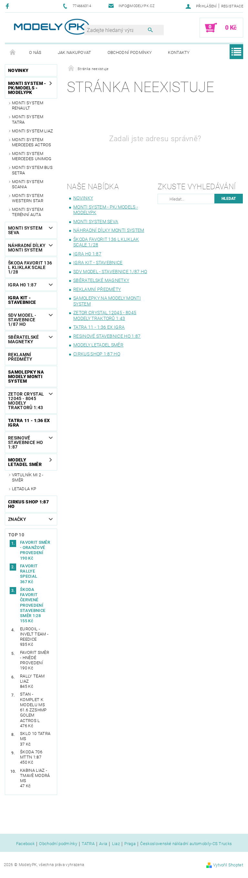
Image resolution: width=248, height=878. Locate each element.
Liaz (116, 844)
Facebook (25, 844)
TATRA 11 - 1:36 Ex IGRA (29, 423)
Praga (130, 844)
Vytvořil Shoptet (228, 865)
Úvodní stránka (13, 52)
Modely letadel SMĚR (25, 462)
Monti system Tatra (27, 119)
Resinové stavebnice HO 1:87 (25, 442)
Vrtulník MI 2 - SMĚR (28, 477)
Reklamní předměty (20, 357)
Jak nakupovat (74, 52)
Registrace (232, 6)
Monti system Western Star (27, 198)
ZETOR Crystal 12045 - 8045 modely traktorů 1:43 (26, 400)
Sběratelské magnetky (23, 339)
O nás (35, 52)
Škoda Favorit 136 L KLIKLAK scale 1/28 (30, 267)
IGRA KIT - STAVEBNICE (22, 300)
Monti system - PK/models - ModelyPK (27, 88)
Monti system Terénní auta (27, 212)
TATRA (88, 844)
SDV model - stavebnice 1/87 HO (22, 320)
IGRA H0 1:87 (22, 284)
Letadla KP (24, 488)
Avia (103, 844)
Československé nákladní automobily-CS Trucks (186, 844)
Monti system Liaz (32, 131)
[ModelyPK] (51, 26)
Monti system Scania (27, 184)
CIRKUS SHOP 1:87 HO (28, 504)
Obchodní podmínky (130, 52)
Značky (17, 519)
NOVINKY (18, 70)
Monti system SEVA (25, 230)
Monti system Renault (27, 105)
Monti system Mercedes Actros (31, 142)
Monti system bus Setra (32, 170)
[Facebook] (8, 6)
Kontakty (179, 52)
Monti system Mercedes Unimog (32, 156)
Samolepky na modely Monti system (26, 376)
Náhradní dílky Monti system (27, 248)
